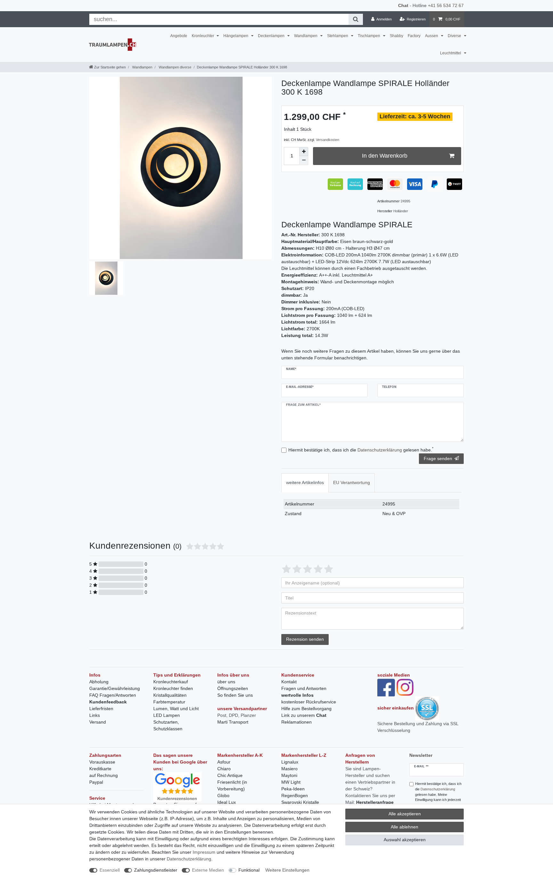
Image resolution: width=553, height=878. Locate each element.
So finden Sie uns (235, 695)
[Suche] (356, 19)
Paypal (96, 782)
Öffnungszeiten (232, 688)
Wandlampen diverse (174, 67)
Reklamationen (296, 722)
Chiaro (224, 768)
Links (94, 715)
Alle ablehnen (404, 826)
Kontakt (289, 681)
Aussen (432, 36)
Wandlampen (306, 36)
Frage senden (438, 458)
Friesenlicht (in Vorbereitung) (232, 785)
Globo (223, 795)
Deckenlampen (271, 36)
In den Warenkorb (384, 156)
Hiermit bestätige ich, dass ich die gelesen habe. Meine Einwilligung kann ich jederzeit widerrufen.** (438, 794)
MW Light (291, 782)
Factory (414, 36)
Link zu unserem (303, 715)
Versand (97, 722)
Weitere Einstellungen (287, 870)
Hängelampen (236, 36)
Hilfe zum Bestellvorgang (306, 708)
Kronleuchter (203, 36)
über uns (226, 681)
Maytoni (289, 775)
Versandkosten (327, 140)
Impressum (204, 852)
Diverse (455, 36)
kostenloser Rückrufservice (308, 701)
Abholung (98, 681)
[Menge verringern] (303, 160)
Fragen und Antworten (303, 688)
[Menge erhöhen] (303, 151)
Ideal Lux (226, 802)
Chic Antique (230, 775)
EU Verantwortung (351, 482)
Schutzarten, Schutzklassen (167, 725)
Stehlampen (338, 36)
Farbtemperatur (169, 701)
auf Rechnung (103, 775)
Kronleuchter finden (173, 688)
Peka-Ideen (293, 788)
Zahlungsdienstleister (155, 870)
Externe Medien (208, 870)
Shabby (396, 36)
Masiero (289, 768)
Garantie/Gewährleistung (114, 688)
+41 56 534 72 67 (446, 5)
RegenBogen (294, 795)
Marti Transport (232, 722)
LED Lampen (166, 715)
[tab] (305, 482)
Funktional (249, 870)
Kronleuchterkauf (170, 681)
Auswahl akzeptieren (405, 839)
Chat (403, 5)
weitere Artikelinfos (305, 482)
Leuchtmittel (451, 53)
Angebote (178, 36)
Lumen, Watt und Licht (176, 708)
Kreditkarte (100, 768)
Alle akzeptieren (405, 813)
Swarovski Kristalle (300, 802)
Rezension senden (305, 639)
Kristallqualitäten (170, 695)
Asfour (223, 761)
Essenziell (110, 870)
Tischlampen (369, 36)
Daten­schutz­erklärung (189, 858)
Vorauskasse (102, 761)
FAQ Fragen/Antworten (112, 695)
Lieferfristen (101, 708)
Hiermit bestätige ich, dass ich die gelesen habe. (360, 449)
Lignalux (289, 761)
